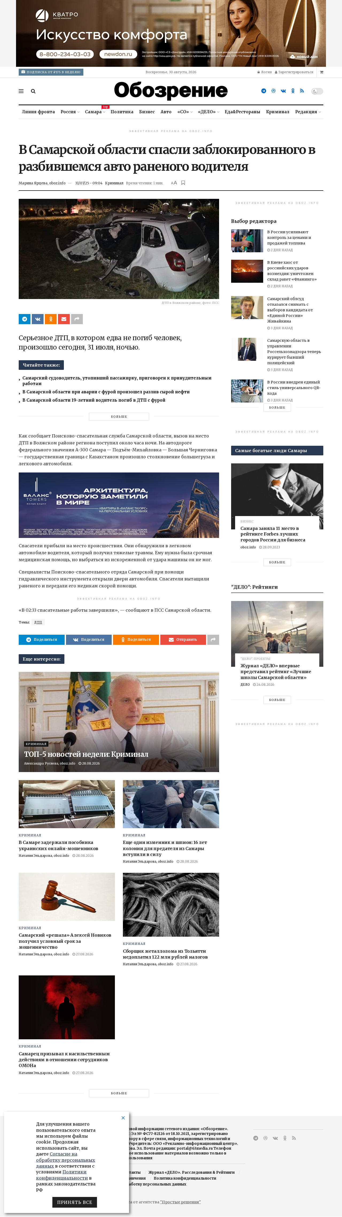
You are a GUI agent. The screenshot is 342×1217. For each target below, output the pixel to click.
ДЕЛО (245, 685)
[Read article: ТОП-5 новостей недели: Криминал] (119, 722)
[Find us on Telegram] (263, 91)
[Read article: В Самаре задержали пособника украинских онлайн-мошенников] (67, 804)
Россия (68, 111)
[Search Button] (33, 91)
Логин (266, 72)
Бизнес (147, 111)
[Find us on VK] (283, 91)
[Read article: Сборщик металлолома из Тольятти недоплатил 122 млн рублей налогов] (171, 905)
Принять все (74, 1202)
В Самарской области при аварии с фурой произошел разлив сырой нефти (106, 391)
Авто (166, 111)
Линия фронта (38, 111)
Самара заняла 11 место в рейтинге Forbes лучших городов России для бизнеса (272, 534)
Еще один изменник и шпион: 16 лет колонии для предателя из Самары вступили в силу (165, 848)
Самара (95, 111)
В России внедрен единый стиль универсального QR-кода (294, 388)
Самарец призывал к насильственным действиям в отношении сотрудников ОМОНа (64, 1059)
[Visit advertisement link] (171, 33)
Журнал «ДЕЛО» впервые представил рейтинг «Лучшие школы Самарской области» (275, 671)
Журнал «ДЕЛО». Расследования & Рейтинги (192, 1172)
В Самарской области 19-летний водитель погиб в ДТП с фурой (93, 400)
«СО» (183, 111)
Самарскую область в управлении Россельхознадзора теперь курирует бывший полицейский (294, 351)
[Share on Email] (64, 319)
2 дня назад (281, 250)
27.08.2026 (84, 954)
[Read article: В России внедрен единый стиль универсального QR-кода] (247, 390)
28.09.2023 (271, 547)
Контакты (131, 1172)
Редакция (306, 111)
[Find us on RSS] (302, 91)
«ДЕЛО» (207, 111)
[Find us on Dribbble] (273, 91)
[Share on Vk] (38, 319)
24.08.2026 (265, 685)
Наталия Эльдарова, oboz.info (44, 856)
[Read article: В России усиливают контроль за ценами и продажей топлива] (247, 240)
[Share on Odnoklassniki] (51, 319)
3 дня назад (281, 328)
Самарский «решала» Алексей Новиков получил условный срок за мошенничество (65, 941)
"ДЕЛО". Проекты (255, 658)
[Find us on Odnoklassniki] (293, 91)
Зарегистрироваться (295, 72)
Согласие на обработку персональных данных (141, 1184)
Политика (122, 111)
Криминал (277, 111)
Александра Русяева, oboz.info (49, 763)
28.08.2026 (90, 763)
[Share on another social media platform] (77, 319)
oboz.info (248, 547)
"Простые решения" (180, 1202)
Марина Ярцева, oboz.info (42, 183)
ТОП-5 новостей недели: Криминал (86, 754)
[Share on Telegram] (24, 319)
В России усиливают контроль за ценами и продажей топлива (289, 238)
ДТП (38, 622)
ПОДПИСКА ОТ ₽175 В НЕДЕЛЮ (53, 72)
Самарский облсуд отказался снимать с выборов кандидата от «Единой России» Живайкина (290, 310)
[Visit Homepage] (171, 91)
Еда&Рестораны (242, 111)
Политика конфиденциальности (185, 1178)
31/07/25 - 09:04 (89, 183)
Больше (119, 416)
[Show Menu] (21, 91)
